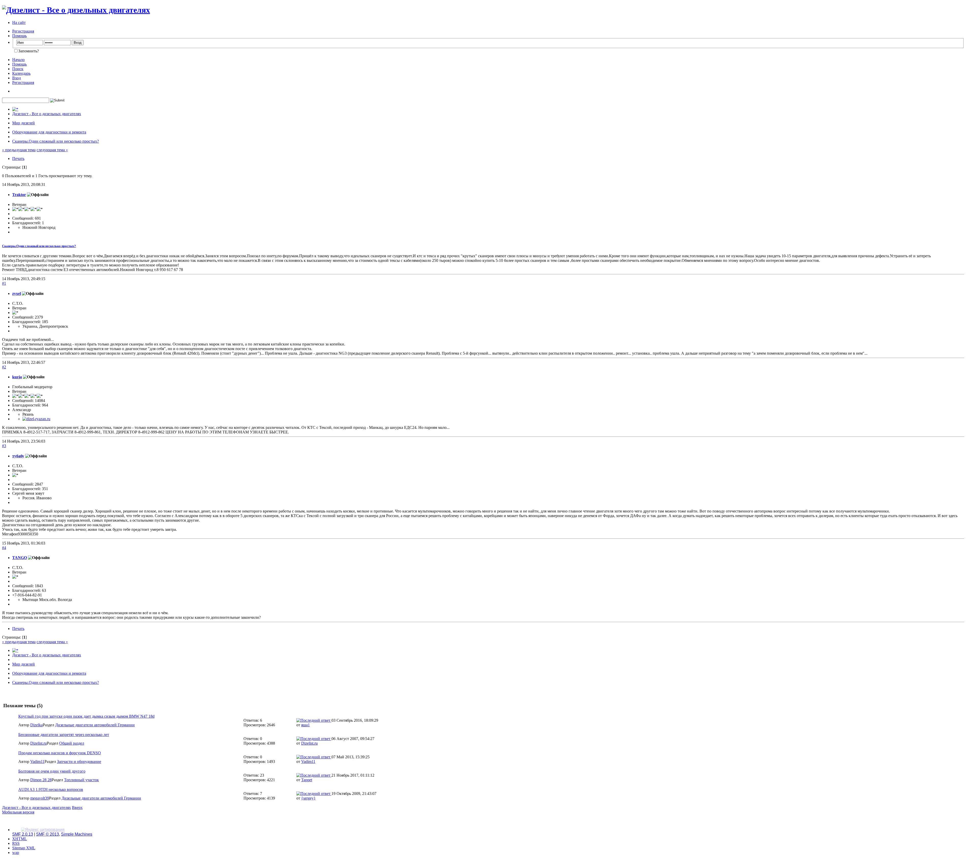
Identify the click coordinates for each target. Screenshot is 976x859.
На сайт (19, 22)
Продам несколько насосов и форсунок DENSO (59, 753)
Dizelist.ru (38, 743)
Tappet (306, 780)
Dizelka (36, 725)
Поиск (17, 69)
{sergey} (308, 798)
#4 (4, 548)
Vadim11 (37, 761)
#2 (4, 367)
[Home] (15, 109)
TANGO (19, 557)
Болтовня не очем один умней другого (51, 771)
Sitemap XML (23, 848)
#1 (4, 283)
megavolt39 (39, 798)
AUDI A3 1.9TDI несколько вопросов (50, 789)
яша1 (305, 725)
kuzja (17, 377)
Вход (16, 78)
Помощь (19, 36)
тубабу (18, 456)
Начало (18, 59)
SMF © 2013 (47, 834)
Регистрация (23, 31)
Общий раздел (71, 743)
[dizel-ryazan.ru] (36, 419)
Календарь (21, 73)
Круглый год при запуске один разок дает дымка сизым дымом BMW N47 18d (86, 716)
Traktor (19, 194)
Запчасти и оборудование (79, 761)
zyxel (16, 293)
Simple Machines (76, 834)
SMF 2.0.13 (22, 834)
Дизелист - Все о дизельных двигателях (36, 807)
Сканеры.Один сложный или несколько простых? (39, 246)
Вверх (77, 807)
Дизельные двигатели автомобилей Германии (95, 725)
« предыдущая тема (19, 150)
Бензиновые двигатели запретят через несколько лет (63, 734)
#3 (4, 446)
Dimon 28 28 (41, 780)
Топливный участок (81, 780)
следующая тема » (52, 150)
